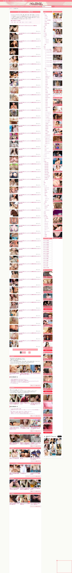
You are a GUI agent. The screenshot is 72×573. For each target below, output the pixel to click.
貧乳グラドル (47, 141)
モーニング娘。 (47, 120)
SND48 (46, 102)
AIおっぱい (46, 223)
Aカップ (46, 240)
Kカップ (46, 258)
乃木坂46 (46, 123)
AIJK (45, 219)
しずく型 (46, 16)
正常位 (46, 190)
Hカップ (46, 253)
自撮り (45, 211)
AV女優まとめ (47, 177)
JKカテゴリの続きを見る (35, 461)
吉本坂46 (46, 126)
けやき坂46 (47, 131)
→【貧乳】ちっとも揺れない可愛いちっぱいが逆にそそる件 (19, 412)
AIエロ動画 (46, 218)
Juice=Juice (47, 87)
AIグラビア (46, 224)
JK (44, 181)
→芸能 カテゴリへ (48, 350)
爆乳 (14, 22)
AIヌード (46, 229)
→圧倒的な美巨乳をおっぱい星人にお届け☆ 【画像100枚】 (19, 380)
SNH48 (46, 104)
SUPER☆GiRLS (47, 107)
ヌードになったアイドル (48, 53)
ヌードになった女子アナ (48, 63)
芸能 (44, 47)
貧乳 (20, 22)
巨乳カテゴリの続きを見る (35, 385)
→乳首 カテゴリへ (48, 432)
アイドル (46, 69)
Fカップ (46, 249)
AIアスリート (47, 221)
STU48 (46, 105)
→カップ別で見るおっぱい (14, 383)
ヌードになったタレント (48, 58)
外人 (44, 159)
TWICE (46, 110)
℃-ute (46, 74)
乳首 (23, 22)
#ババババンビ (47, 71)
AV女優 (45, 161)
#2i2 (46, 73)
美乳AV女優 (46, 167)
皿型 (45, 28)
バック (46, 196)
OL (44, 184)
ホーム (11, 6)
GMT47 (46, 81)
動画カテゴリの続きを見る (35, 446)
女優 (45, 68)
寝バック (46, 200)
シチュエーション (47, 158)
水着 (44, 203)
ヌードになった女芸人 (48, 64)
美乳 (17, 22)
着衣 (45, 44)
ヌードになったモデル (48, 66)
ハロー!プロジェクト (48, 118)
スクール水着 (47, 205)
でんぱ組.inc (47, 117)
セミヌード (47, 39)
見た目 (45, 36)
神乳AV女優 (46, 169)
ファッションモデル (48, 151)
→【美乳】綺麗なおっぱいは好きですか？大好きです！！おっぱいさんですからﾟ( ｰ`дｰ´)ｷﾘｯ (24, 381)
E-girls (46, 79)
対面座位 (46, 192)
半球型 (46, 21)
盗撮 (44, 182)
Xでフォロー (59, 436)
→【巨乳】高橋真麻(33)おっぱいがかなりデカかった (18, 379)
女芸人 (46, 149)
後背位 (46, 195)
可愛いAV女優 (47, 172)
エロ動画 (45, 34)
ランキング (27, 6)
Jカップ (46, 256)
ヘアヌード (47, 42)
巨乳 (12, 22)
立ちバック (47, 198)
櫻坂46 (46, 130)
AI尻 (45, 232)
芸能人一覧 (32, 6)
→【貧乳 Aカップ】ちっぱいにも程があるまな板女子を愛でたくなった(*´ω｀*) (22, 413)
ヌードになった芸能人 (48, 49)
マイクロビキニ (47, 210)
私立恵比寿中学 (47, 135)
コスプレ (45, 154)
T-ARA (46, 108)
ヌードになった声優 (48, 60)
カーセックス (47, 187)
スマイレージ (47, 115)
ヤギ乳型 (46, 18)
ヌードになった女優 (48, 50)
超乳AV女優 (46, 166)
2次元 (45, 213)
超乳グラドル (47, 143)
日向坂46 (46, 128)
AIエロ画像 (45, 216)
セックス (45, 185)
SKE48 (46, 100)
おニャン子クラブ (48, 113)
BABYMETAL (47, 77)
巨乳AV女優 (46, 162)
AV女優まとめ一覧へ (38, 6)
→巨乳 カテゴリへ (48, 309)
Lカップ (46, 260)
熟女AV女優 (46, 174)
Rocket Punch (47, 97)
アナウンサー (47, 148)
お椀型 (46, 15)
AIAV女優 (46, 179)
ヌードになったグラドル (48, 56)
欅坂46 (46, 133)
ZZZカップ (46, 267)
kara (46, 89)
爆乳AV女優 (46, 164)
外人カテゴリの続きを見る (35, 506)
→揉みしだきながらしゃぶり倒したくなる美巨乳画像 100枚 (19, 382)
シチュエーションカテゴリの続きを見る (33, 476)
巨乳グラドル (47, 138)
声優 (45, 146)
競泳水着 (46, 206)
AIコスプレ (46, 226)
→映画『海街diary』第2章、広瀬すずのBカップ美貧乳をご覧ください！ (21, 411)
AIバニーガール (47, 231)
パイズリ (26, 22)
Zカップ (45, 265)
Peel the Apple (47, 94)
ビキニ (46, 208)
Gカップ (46, 251)
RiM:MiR (46, 95)
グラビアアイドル (47, 136)
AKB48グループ (47, 76)
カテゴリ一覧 (15, 6)
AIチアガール (47, 228)
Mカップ (46, 262)
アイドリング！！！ (48, 112)
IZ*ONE (46, 84)
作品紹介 (45, 215)
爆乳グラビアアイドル (48, 139)
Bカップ (46, 242)
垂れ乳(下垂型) (47, 23)
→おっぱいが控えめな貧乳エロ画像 (15, 408)
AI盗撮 (46, 234)
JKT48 (46, 86)
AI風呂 (46, 236)
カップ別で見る (21, 6)
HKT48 (46, 82)
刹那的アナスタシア (48, 125)
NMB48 (46, 92)
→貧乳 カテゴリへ (48, 391)
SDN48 (46, 99)
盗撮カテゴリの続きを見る (35, 491)
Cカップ (46, 244)
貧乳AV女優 (46, 171)
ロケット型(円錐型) (48, 20)
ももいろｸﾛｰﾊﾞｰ (47, 122)
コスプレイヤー (47, 153)
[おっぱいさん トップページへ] (36, 4)
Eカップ (46, 247)
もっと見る (25, 349)
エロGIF (30, 22)
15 (29, 352)
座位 (45, 193)
